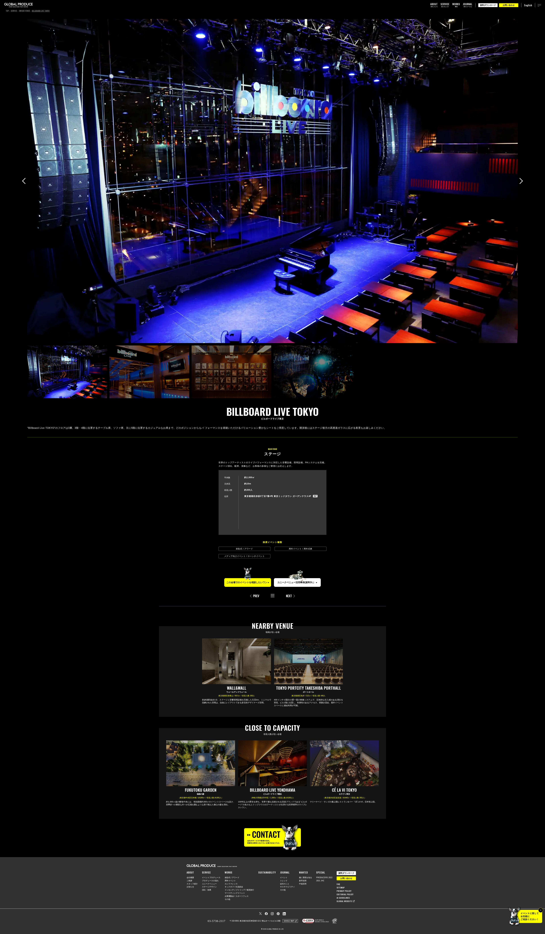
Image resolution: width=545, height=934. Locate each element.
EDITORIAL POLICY (345, 894)
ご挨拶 (189, 881)
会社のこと (284, 884)
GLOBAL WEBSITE (344, 901)
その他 (227, 899)
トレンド (283, 881)
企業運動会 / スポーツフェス (237, 896)
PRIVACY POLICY (344, 891)
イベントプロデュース (211, 877)
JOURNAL (285, 872)
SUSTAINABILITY (267, 872)
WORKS (228, 872)
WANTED (303, 872)
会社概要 (190, 877)
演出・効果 (206, 890)
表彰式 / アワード (244, 549)
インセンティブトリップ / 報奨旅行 (239, 890)
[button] (520, 181)
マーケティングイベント (235, 893)
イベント (283, 877)
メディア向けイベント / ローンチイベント (244, 556)
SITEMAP (341, 888)
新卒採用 (302, 881)
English (528, 5)
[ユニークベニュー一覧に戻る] (272, 596)
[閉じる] (540, 910)
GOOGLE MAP (289, 920)
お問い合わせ (509, 5)
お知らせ (190, 887)
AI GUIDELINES (343, 898)
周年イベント (230, 881)
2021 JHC (320, 881)
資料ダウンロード (488, 5)
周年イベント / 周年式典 (300, 549)
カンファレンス (231, 884)
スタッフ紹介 (192, 884)
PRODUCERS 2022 (324, 877)
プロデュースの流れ (210, 881)
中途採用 (302, 884)
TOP (7, 10)
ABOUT (190, 872)
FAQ (338, 884)
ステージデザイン (209, 887)
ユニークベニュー (209, 884)
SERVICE (14, 10)
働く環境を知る (305, 877)
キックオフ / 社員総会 (234, 887)
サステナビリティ (287, 887)
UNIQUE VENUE (24, 10)
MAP (315, 496)
